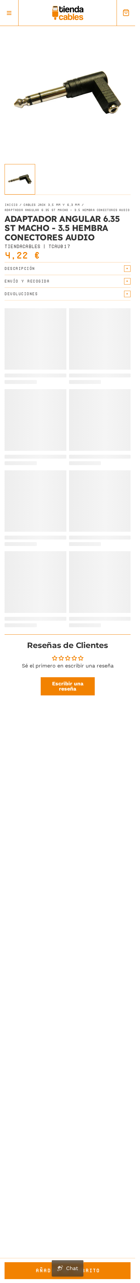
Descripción (20, 268)
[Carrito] (126, 13)
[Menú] (9, 13)
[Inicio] (67, 13)
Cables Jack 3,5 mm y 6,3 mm (51, 205)
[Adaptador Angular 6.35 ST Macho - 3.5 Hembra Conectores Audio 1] (20, 179)
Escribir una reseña (67, 686)
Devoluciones (21, 294)
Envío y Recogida (27, 281)
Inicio (11, 205)
